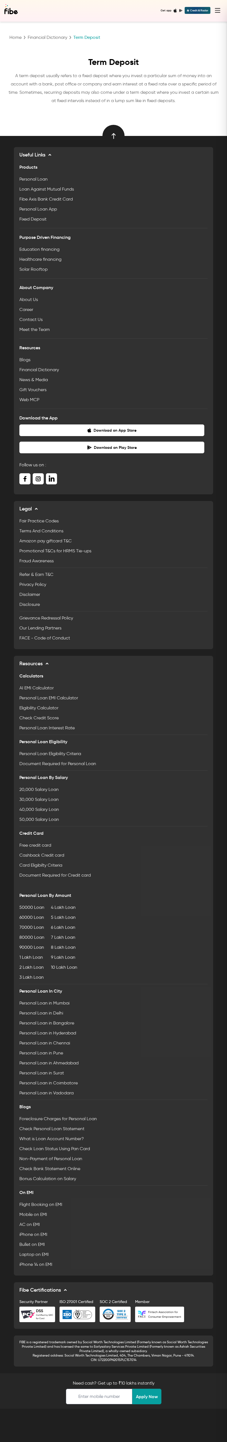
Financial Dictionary (47, 37)
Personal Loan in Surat (41, 1073)
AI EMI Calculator (36, 687)
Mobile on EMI (33, 1214)
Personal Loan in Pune (41, 1053)
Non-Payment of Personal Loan (50, 1158)
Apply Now (147, 1396)
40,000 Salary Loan (39, 809)
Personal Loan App (38, 209)
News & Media (33, 379)
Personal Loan (33, 179)
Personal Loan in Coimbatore (48, 1083)
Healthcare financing (40, 259)
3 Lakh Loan (31, 977)
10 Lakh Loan (64, 967)
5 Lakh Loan (63, 917)
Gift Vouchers (33, 389)
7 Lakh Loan (63, 937)
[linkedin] (51, 478)
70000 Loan (31, 927)
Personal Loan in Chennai (44, 1043)
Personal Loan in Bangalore (46, 1023)
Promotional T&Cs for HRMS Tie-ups (55, 550)
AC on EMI (29, 1224)
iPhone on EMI (33, 1234)
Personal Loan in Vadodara (46, 1093)
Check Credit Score (39, 717)
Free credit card (35, 845)
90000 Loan (31, 947)
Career (26, 309)
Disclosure (29, 604)
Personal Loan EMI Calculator (48, 697)
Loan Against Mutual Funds (46, 189)
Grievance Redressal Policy (46, 618)
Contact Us (31, 319)
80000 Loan (31, 937)
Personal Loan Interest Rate (47, 727)
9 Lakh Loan (63, 957)
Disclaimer (29, 594)
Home (15, 37)
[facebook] (24, 478)
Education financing (39, 249)
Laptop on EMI (34, 1254)
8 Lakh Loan (63, 947)
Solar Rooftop (33, 269)
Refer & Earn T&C (36, 574)
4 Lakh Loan (63, 907)
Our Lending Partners (40, 628)
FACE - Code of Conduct (44, 638)
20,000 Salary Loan (39, 789)
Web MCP (29, 399)
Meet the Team (34, 329)
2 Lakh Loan (31, 967)
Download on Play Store (115, 447)
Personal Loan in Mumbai (44, 1003)
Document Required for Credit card (55, 875)
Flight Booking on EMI (40, 1204)
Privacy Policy (32, 584)
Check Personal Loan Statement (51, 1128)
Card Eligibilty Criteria (40, 865)
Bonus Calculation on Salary (47, 1178)
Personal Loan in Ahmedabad (49, 1063)
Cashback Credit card (41, 855)
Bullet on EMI (32, 1244)
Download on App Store (115, 430)
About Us (28, 299)
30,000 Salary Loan (39, 799)
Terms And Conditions (41, 530)
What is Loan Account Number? (51, 1138)
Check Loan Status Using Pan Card (54, 1148)
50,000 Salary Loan (39, 819)
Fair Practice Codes (39, 520)
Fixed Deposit (33, 219)
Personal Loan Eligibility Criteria (50, 753)
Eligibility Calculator (38, 707)
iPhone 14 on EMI (35, 1264)
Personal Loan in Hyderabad (47, 1033)
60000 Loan (31, 917)
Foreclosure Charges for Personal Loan (58, 1118)
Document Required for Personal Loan (57, 763)
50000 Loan (31, 907)
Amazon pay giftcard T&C (45, 540)
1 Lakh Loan (31, 957)
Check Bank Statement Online (49, 1168)
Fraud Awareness (36, 560)
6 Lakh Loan (63, 927)
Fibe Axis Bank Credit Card (46, 199)
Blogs (24, 359)
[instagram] (38, 478)
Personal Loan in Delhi (41, 1013)
